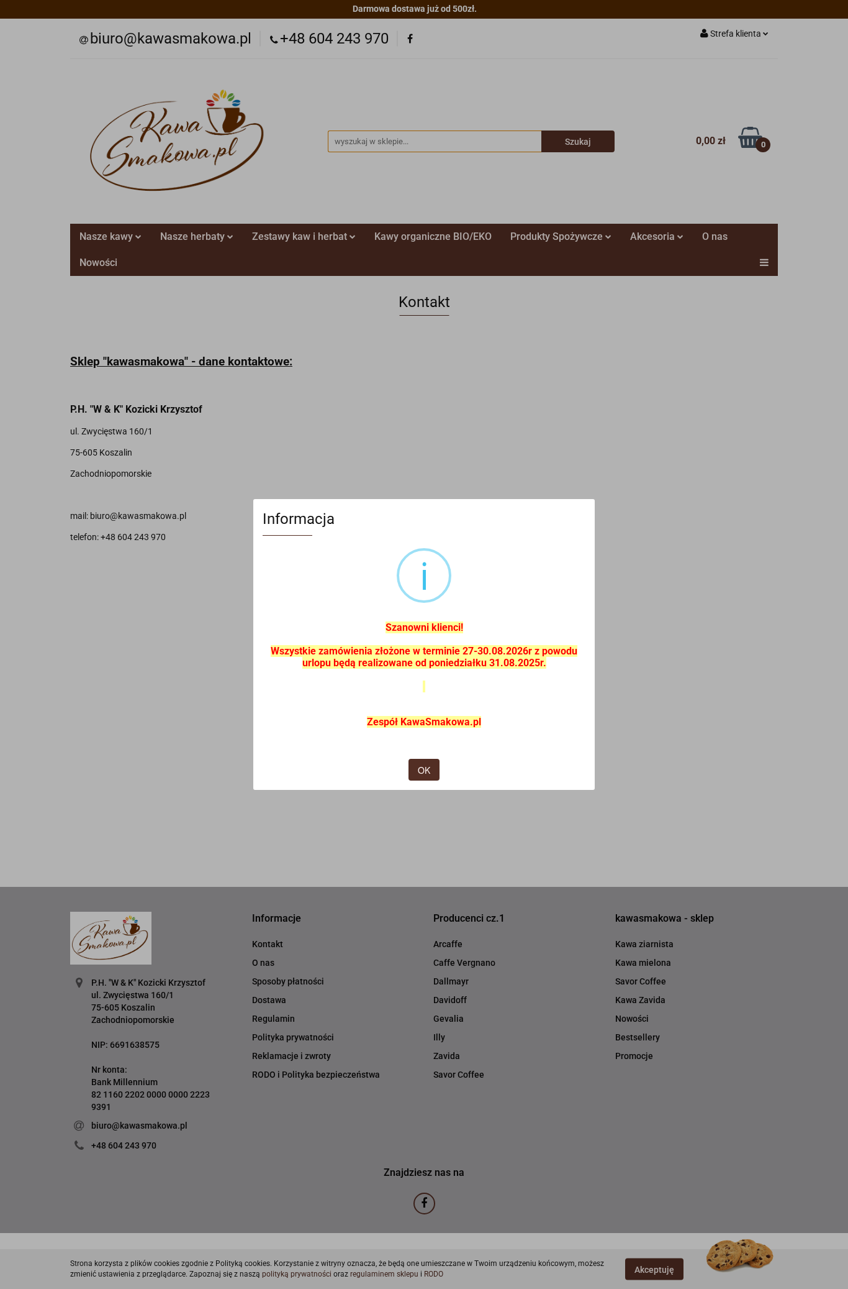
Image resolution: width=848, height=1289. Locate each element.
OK (424, 770)
